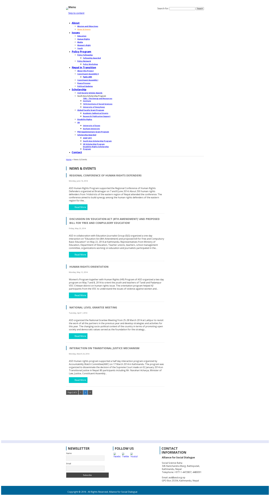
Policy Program (81, 51)
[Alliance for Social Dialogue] (67, 8)
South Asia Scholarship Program (97, 141)
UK (78, 122)
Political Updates (85, 86)
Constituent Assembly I (87, 80)
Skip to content (76, 13)
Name (69, 453)
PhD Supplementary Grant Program (93, 132)
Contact (77, 152)
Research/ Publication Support (96, 116)
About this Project (85, 71)
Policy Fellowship (85, 55)
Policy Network (84, 61)
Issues (76, 32)
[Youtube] (134, 456)
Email (68, 463)
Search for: (163, 8)
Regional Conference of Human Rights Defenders (105, 175)
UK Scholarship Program (94, 144)
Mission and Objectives (87, 26)
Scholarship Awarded (86, 135)
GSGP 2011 (87, 138)
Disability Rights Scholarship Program (96, 147)
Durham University (91, 129)
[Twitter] (125, 456)
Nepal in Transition (84, 67)
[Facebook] (117, 456)
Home (75, 18)
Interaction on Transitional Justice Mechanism (104, 348)
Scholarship (79, 89)
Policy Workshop (90, 64)
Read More (80, 207)
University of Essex (91, 125)
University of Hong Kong (94, 107)
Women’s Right (84, 45)
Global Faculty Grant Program (90, 110)
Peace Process (83, 83)
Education (81, 36)
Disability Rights (84, 119)
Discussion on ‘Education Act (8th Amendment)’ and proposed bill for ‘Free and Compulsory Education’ (114, 221)
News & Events (84, 29)
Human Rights (83, 39)
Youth (80, 48)
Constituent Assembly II (88, 74)
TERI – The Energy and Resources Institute (97, 99)
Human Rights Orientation (88, 266)
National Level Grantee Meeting (93, 307)
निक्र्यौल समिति (87, 77)
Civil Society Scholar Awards (89, 93)
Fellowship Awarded (92, 58)
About (76, 23)
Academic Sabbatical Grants (95, 113)
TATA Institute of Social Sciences (97, 104)
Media (80, 42)
